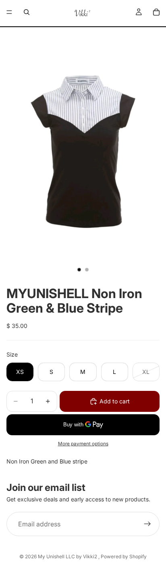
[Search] (26, 12)
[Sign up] (147, 524)
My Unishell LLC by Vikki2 (68, 556)
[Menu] (9, 12)
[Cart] (156, 12)
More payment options (83, 444)
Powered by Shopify (124, 556)
